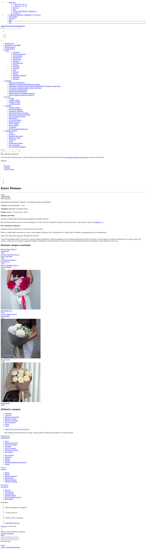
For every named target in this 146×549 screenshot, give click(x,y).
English (7, 464)
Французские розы (19, 54)
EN (10, 22)
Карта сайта (9, 499)
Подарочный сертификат (17, 147)
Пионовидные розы (19, 75)
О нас (7, 441)
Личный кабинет (10, 495)
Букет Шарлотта (6, 311)
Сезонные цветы (14, 107)
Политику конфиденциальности (77, 157)
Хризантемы (17, 57)
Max (14, 9)
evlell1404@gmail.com (12, 523)
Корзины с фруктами (16, 136)
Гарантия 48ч (5, 197)
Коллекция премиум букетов (18, 113)
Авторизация (9, 494)
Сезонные (16, 52)
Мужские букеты (14, 122)
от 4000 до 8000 (14, 100)
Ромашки (16, 61)
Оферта (7, 459)
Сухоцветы (12, 127)
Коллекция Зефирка (15, 109)
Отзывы (7, 460)
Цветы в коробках (11, 476)
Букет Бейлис (5, 403)
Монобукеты (13, 118)
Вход (10, 20)
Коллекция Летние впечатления (19, 115)
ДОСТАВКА (13, 17)
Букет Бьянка (5, 316)
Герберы (15, 65)
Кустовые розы (18, 63)
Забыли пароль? (6, 547)
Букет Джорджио (6, 256)
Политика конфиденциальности (16, 462)
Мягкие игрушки (14, 138)
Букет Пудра (5, 262)
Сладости (12, 134)
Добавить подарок (11, 481)
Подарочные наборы (16, 143)
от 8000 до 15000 (14, 102)
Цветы (7, 473)
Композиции (9, 478)
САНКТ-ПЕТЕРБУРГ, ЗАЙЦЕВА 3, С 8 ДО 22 (25, 15)
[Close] (1, 152)
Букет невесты (14, 125)
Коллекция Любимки (16, 111)
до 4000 (11, 98)
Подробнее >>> (98, 222)
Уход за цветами (14, 145)
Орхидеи (16, 72)
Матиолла (16, 77)
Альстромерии (18, 56)
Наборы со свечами (11, 420)
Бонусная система (11, 445)
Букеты (7, 474)
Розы (14, 70)
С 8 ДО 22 (16, 13)
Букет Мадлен (5, 359)
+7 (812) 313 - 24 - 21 (20, 4)
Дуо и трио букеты (15, 120)
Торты (11, 132)
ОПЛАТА (12, 18)
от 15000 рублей (14, 104)
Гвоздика (16, 68)
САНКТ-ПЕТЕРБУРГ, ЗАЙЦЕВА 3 (25, 11)
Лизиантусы (17, 59)
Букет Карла (5, 251)
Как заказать (9, 452)
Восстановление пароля (13, 497)
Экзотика (16, 79)
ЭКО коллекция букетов (17, 116)
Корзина (7, 490)
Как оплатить (9, 455)
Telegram (16, 8)
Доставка (8, 446)
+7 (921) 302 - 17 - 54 (20, 6)
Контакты (12, 2)
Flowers (4, 526)
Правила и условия (11, 450)
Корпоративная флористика (18, 129)
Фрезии (15, 73)
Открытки (12, 139)
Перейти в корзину (7, 533)
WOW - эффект (14, 123)
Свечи (11, 141)
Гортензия (16, 66)
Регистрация (9, 492)
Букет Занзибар (6, 267)
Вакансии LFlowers (11, 443)
